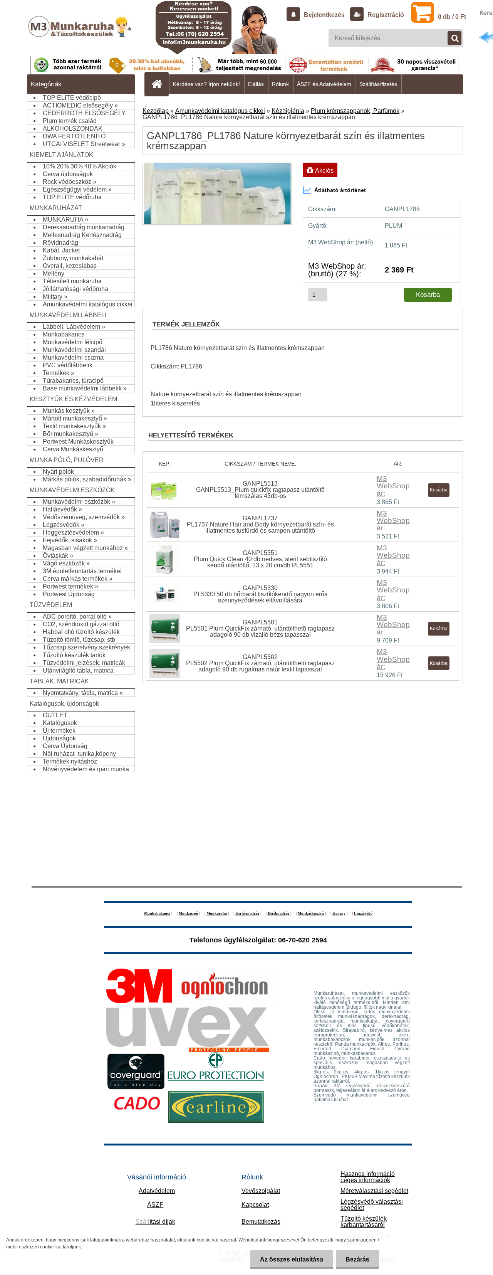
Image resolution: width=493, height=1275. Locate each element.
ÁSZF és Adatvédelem (324, 84)
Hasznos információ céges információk (367, 1177)
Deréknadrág (279, 913)
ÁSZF (155, 1204)
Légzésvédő (363, 913)
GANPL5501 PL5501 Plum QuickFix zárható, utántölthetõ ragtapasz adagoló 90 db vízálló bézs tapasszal (260, 628)
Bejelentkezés (324, 15)
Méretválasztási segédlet (374, 1191)
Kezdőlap (156, 111)
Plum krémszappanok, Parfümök (355, 111)
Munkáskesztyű (311, 913)
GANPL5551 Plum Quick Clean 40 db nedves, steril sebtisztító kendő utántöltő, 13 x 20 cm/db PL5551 (260, 559)
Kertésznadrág (247, 913)
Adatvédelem (157, 1191)
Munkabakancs (157, 913)
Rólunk (280, 84)
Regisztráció (385, 15)
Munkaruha (216, 913)
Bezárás (357, 1259)
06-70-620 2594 (302, 940)
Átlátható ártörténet (340, 190)
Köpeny (338, 913)
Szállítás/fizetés (378, 84)
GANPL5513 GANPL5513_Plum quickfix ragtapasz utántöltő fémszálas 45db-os (260, 489)
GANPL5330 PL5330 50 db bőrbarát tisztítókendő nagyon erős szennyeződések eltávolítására (260, 594)
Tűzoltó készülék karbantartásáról (363, 1221)
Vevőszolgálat (260, 1191)
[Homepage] (160, 84)
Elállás (256, 84)
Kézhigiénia (288, 111)
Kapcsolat (255, 1204)
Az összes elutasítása (291, 1259)
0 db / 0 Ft (452, 16)
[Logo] (81, 34)
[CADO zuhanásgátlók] (137, 1093)
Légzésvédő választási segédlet (371, 1204)
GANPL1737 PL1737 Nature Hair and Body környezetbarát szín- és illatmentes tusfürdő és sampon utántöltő (260, 524)
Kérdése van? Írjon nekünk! (206, 84)
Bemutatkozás (260, 1221)
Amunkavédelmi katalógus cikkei (220, 111)
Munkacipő (188, 913)
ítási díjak (155, 1221)
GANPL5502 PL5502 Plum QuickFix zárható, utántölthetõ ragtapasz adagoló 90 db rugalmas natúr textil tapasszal (260, 663)
